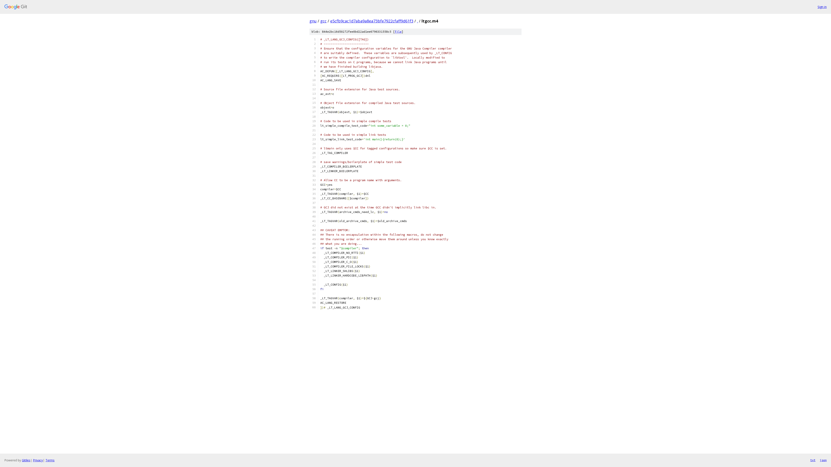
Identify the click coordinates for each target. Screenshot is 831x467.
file (398, 32)
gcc (323, 21)
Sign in (822, 7)
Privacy (38, 460)
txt (812, 460)
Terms (50, 460)
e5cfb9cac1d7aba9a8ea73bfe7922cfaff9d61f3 (371, 21)
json (823, 460)
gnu (313, 21)
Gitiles (26, 460)
